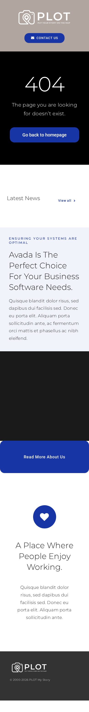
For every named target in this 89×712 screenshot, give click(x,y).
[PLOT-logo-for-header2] (44, 10)
